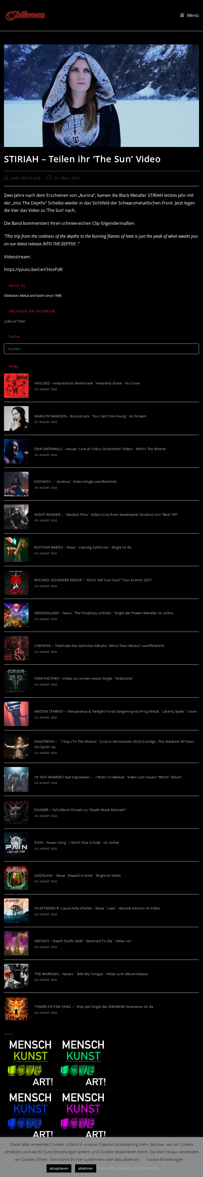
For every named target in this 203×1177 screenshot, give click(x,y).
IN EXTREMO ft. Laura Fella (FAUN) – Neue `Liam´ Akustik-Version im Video (97, 908)
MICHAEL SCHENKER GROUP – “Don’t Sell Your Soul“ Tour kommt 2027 (92, 580)
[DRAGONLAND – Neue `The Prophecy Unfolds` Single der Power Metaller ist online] (16, 615)
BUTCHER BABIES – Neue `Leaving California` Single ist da (82, 547)
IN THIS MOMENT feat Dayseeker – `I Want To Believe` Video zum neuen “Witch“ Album (107, 777)
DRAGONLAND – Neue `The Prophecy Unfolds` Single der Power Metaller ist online (103, 613)
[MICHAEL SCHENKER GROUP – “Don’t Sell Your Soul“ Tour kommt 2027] (16, 582)
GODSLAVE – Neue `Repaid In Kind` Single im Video (77, 875)
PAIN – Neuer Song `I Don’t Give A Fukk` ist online (76, 842)
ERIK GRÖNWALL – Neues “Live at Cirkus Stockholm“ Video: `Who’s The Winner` (101, 448)
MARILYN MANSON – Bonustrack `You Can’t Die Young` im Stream (90, 416)
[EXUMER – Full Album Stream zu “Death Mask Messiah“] (16, 812)
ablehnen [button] (85, 1168)
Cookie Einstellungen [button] (165, 1159)
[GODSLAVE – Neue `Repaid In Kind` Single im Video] (16, 877)
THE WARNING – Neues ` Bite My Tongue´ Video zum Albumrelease (90, 973)
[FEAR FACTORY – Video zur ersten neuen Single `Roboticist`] (16, 681)
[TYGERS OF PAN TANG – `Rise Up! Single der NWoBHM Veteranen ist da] (16, 1009)
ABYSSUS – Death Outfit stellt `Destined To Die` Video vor (82, 940)
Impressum (148, 1168)
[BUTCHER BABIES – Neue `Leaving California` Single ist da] (16, 549)
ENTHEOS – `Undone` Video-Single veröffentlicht (75, 481)
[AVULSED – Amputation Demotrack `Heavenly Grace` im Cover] (16, 385)
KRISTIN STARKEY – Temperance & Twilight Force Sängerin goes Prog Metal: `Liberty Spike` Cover (115, 711)
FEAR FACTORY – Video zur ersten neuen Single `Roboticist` (84, 678)
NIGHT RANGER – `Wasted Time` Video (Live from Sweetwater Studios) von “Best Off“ (106, 514)
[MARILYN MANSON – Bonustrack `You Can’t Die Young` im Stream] (16, 418)
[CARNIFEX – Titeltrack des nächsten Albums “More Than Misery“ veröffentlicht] (16, 648)
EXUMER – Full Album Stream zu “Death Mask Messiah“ (80, 809)
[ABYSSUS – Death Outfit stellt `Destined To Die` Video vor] (16, 943)
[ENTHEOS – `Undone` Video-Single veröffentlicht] (16, 484)
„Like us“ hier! (14, 321)
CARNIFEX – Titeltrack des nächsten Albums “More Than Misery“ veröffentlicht (99, 645)
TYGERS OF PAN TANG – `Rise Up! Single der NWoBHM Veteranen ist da (93, 1006)
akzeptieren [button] (59, 1168)
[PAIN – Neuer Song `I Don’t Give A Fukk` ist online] (16, 845)
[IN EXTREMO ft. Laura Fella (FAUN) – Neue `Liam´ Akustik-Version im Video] (16, 910)
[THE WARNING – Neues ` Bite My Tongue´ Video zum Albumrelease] (16, 976)
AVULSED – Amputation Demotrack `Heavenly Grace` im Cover (87, 383)
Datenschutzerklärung (117, 1168)
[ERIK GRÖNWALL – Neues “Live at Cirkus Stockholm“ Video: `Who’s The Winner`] (16, 451)
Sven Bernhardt (26, 177)
